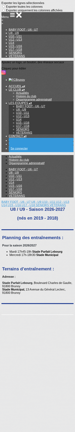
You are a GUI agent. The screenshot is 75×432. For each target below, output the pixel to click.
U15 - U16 (15, 46)
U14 (11, 42)
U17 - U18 (15, 49)
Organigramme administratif (34, 99)
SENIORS (15, 52)
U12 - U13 (15, 39)
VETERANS (17, 56)
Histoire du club (26, 96)
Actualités (22, 93)
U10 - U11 (15, 36)
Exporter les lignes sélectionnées (22, 3)
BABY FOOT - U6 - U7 (23, 29)
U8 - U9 (14, 33)
